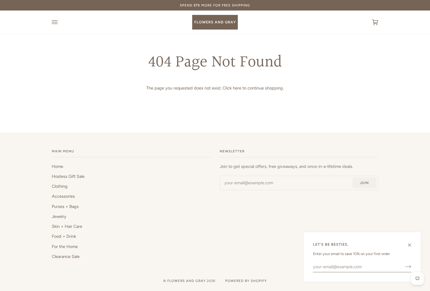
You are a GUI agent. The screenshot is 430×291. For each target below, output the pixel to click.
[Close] (412, 242)
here (237, 88)
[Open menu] (60, 22)
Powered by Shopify (246, 281)
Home (57, 166)
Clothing (60, 186)
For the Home (65, 246)
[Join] (403, 266)
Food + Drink (64, 236)
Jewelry (59, 216)
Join (364, 183)
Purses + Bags (65, 206)
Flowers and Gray (186, 281)
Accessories (63, 196)
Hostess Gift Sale (68, 176)
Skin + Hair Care (67, 226)
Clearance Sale (66, 256)
